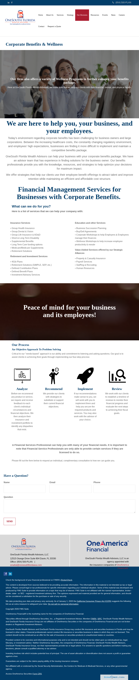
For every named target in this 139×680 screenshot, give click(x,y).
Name (7, 482)
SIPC (99, 619)
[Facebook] (11, 2)
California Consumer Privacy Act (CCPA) (94, 601)
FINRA (93, 619)
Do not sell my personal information (63, 604)
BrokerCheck (66, 580)
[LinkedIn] (8, 2)
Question (8, 497)
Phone (97, 482)
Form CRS (37, 674)
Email (52, 482)
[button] (50, 15)
